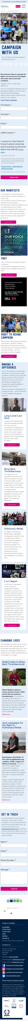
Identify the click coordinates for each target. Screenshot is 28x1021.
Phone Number (8, 860)
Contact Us (5, 938)
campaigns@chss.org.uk (9, 829)
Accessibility (6, 927)
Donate (18, 6)
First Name (6, 105)
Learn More (8, 222)
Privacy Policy (6, 929)
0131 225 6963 (13, 957)
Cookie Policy (6, 931)
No (13, 914)
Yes (5, 911)
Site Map (4, 936)
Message (5, 869)
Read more (12, 445)
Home (3, 11)
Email (4, 123)
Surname (5, 114)
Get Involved (9, 356)
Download (12, 625)
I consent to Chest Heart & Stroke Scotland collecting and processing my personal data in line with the (13, 146)
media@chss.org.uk (17, 962)
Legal (3, 933)
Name (4, 842)
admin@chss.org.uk (18, 959)
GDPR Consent (8, 133)
